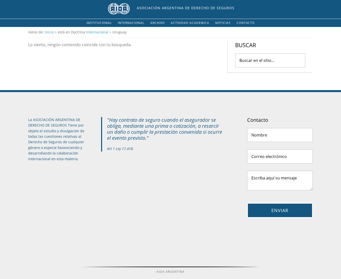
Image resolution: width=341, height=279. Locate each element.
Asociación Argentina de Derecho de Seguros (185, 7)
